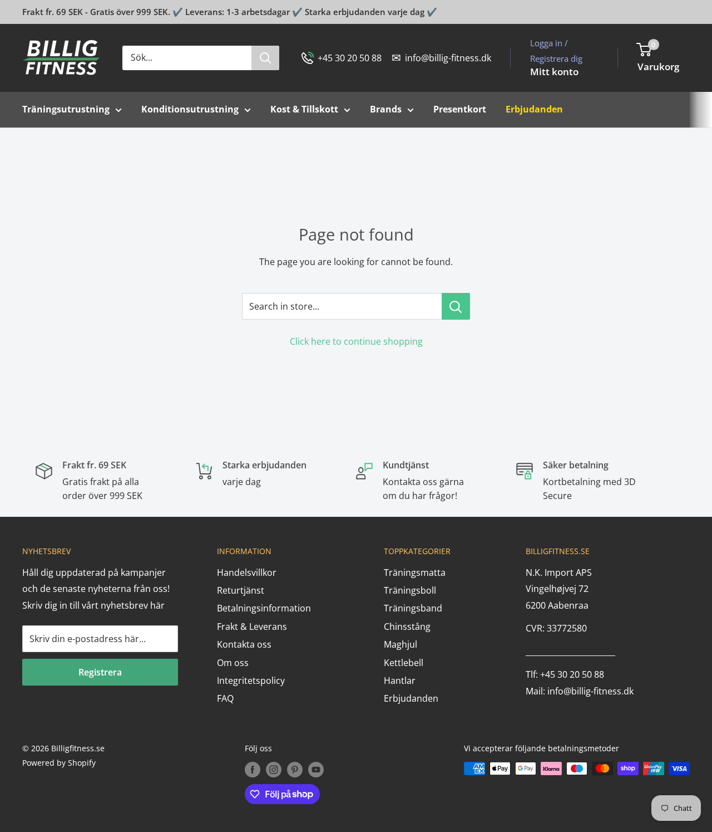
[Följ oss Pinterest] (295, 769)
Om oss (233, 663)
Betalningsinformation (264, 608)
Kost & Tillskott (304, 109)
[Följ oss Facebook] (252, 769)
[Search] (265, 58)
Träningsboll (410, 590)
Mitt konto (554, 71)
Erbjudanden (411, 698)
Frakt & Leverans (252, 626)
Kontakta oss (244, 644)
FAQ (225, 698)
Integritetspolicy (251, 680)
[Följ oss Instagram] (273, 769)
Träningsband (413, 608)
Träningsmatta (415, 572)
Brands (386, 109)
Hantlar (400, 680)
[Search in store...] (456, 306)
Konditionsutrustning (190, 109)
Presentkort (459, 109)
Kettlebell (403, 663)
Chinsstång (407, 626)
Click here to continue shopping (356, 341)
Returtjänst (240, 590)
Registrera (100, 672)
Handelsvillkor (246, 572)
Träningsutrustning (66, 109)
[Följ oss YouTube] (316, 769)
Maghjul (400, 644)
